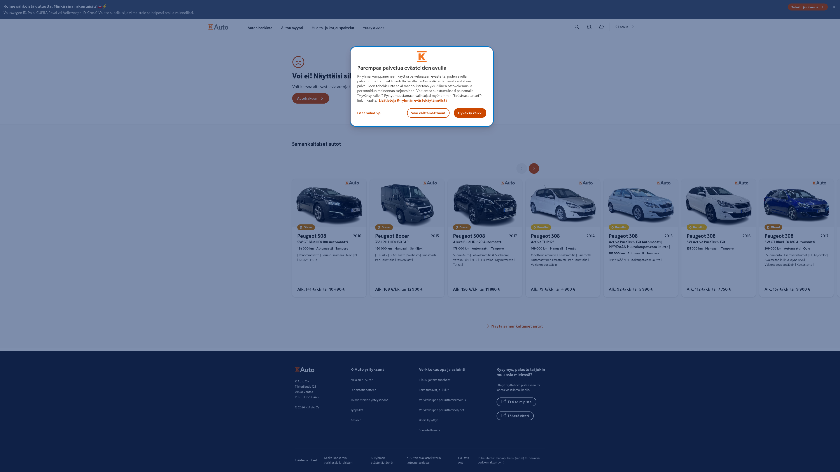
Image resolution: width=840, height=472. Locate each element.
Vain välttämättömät (428, 113)
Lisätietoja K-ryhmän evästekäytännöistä (412, 100)
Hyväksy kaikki (470, 113)
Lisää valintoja (369, 113)
